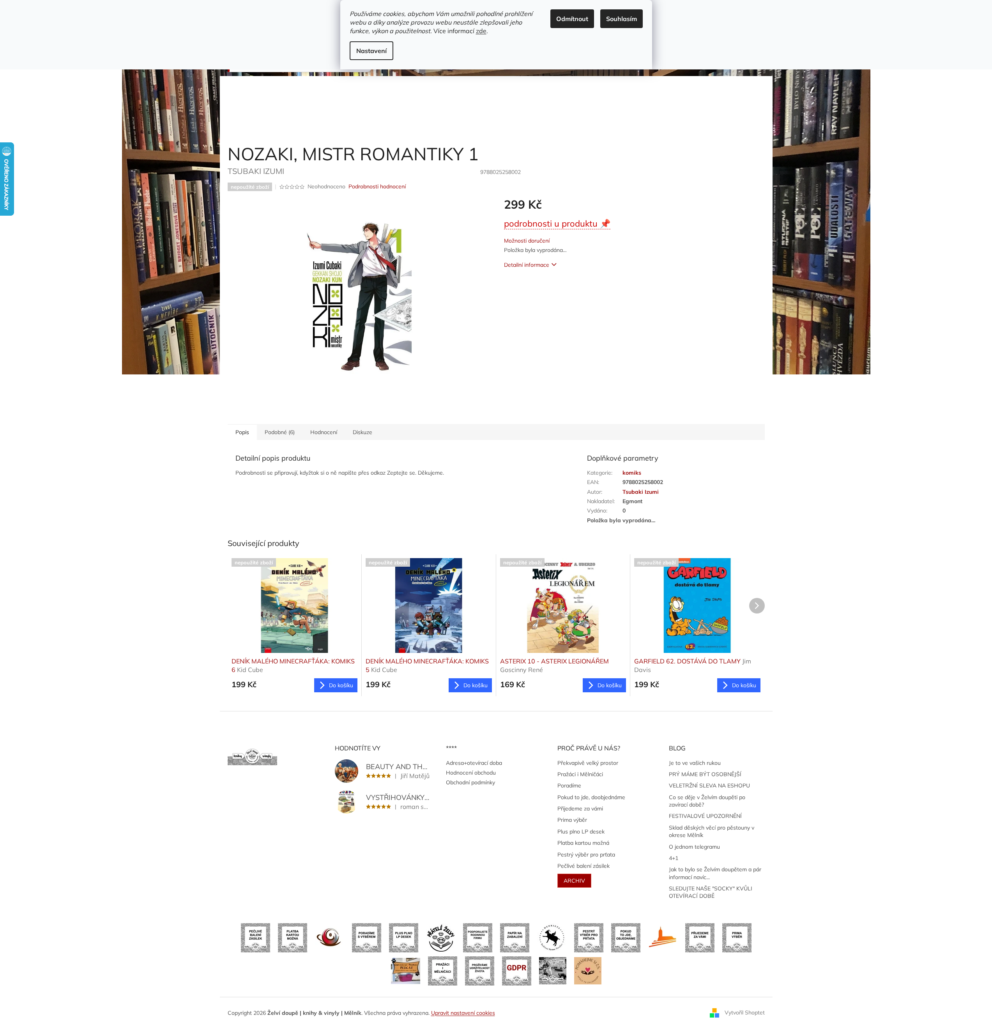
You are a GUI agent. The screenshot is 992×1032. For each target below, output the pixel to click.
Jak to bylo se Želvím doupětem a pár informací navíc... (715, 873)
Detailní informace (526, 264)
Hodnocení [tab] (323, 432)
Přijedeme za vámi (580, 808)
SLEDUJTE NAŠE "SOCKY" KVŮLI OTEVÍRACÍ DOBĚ (710, 892)
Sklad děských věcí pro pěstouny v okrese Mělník (711, 831)
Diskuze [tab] (362, 432)
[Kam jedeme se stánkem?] (552, 970)
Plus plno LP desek (581, 831)
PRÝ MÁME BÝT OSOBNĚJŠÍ (705, 774)
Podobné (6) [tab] (280, 432)
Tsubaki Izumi (640, 491)
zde (481, 31)
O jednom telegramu (694, 846)
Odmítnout (572, 19)
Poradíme (569, 785)
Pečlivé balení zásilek (583, 865)
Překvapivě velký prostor (587, 762)
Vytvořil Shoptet (745, 1012)
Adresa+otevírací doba (474, 762)
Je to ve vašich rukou (695, 762)
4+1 (673, 858)
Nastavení (371, 51)
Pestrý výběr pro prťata (586, 854)
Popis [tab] (242, 432)
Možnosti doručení (527, 240)
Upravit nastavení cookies (463, 1012)
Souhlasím (621, 19)
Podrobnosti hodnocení (377, 186)
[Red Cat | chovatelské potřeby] (405, 970)
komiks (631, 472)
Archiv (574, 880)
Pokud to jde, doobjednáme (591, 797)
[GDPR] (516, 970)
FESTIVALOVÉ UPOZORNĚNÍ (705, 815)
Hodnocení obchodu (471, 772)
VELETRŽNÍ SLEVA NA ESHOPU (709, 785)
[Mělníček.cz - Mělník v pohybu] (662, 937)
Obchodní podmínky (470, 782)
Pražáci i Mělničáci (580, 774)
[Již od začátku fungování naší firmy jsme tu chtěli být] (442, 970)
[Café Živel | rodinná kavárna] (329, 937)
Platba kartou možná (583, 842)
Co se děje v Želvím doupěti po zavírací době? (707, 801)
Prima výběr (572, 819)
